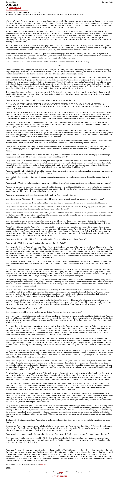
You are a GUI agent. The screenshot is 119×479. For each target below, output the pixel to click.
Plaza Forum (43, 464)
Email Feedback (11, 10)
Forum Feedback (22, 10)
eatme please (15, 7)
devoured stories (59, 476)
